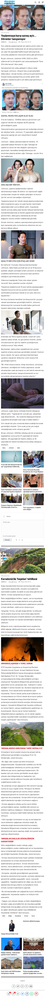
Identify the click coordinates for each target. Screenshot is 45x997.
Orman (26, 940)
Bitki (3, 940)
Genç (3, 448)
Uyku (18, 448)
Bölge (10, 940)
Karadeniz (18, 940)
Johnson (11, 448)
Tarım (33, 940)
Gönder (7, 540)
